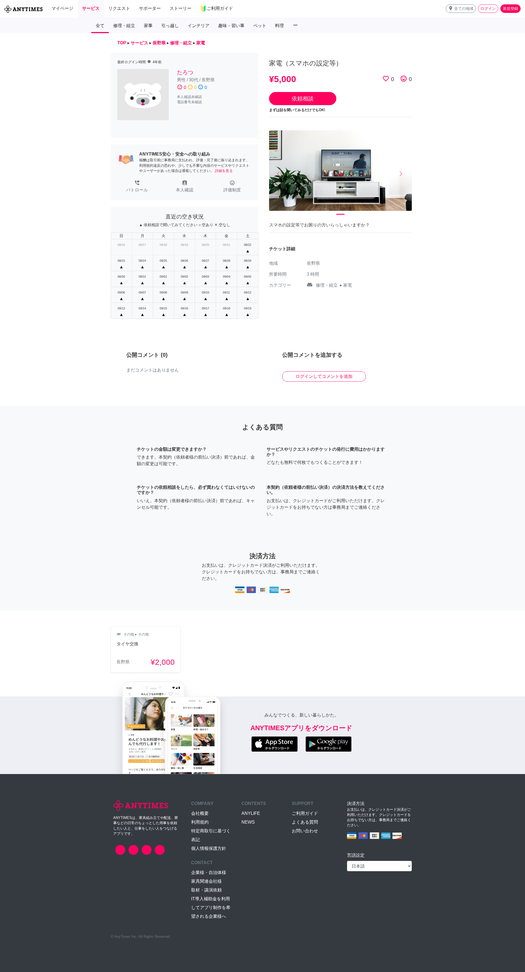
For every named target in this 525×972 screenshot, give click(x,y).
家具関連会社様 (206, 881)
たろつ (185, 72)
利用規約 (200, 822)
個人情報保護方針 (208, 848)
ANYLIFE (250, 813)
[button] (461, 8)
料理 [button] (279, 25)
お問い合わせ (305, 831)
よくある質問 (305, 822)
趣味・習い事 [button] (231, 25)
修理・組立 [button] (124, 25)
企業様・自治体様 (208, 872)
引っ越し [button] (170, 25)
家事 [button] (148, 25)
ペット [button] (259, 25)
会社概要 (200, 813)
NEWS (248, 822)
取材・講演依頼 (206, 890)
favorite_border (385, 78)
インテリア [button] (198, 25)
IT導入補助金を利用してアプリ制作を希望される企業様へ (211, 907)
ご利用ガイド (305, 813)
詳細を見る (224, 171)
